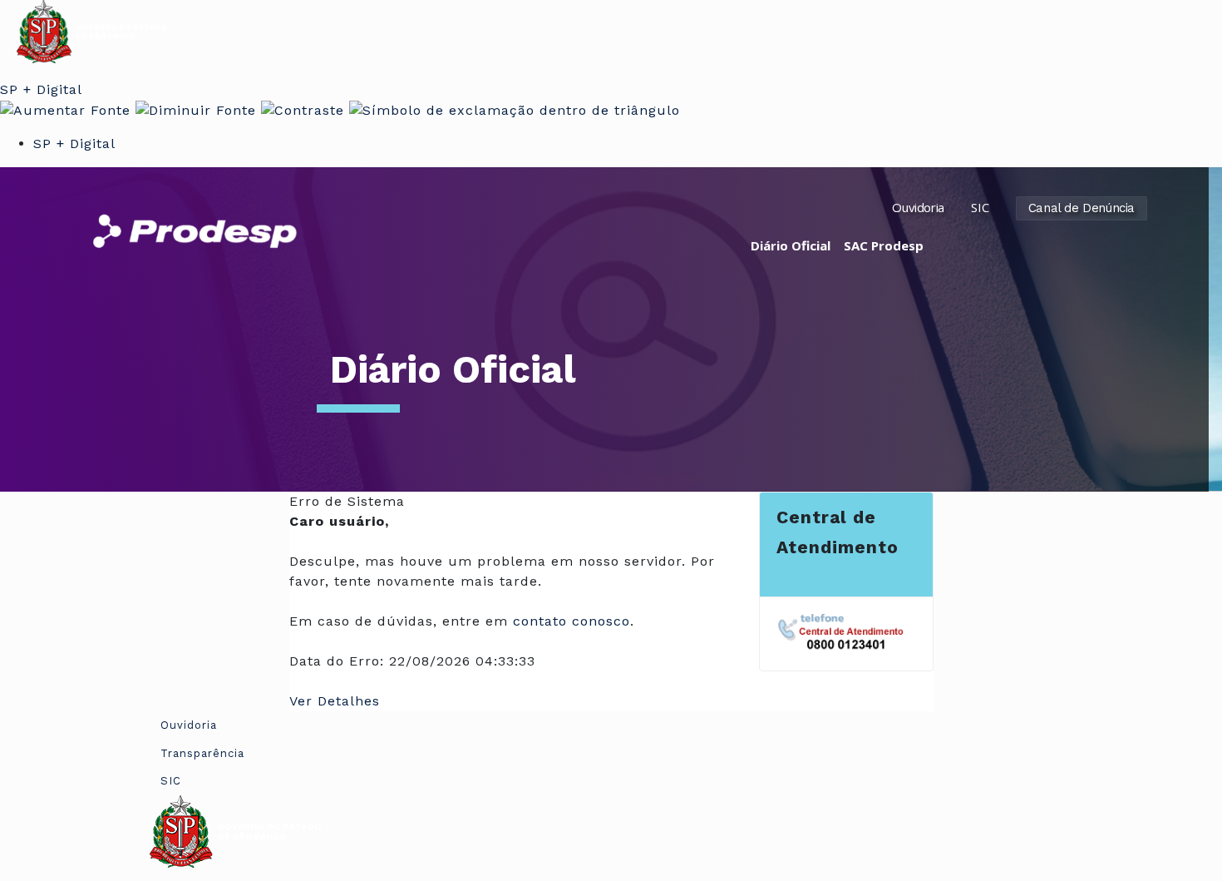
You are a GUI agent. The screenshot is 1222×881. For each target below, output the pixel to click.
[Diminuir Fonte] (196, 109)
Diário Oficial (790, 245)
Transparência (202, 753)
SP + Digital (41, 89)
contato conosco (571, 621)
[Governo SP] (91, 30)
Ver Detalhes (334, 701)
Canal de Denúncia (1081, 207)
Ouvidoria (918, 207)
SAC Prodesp (884, 245)
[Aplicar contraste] (302, 109)
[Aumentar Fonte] (65, 109)
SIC (979, 207)
